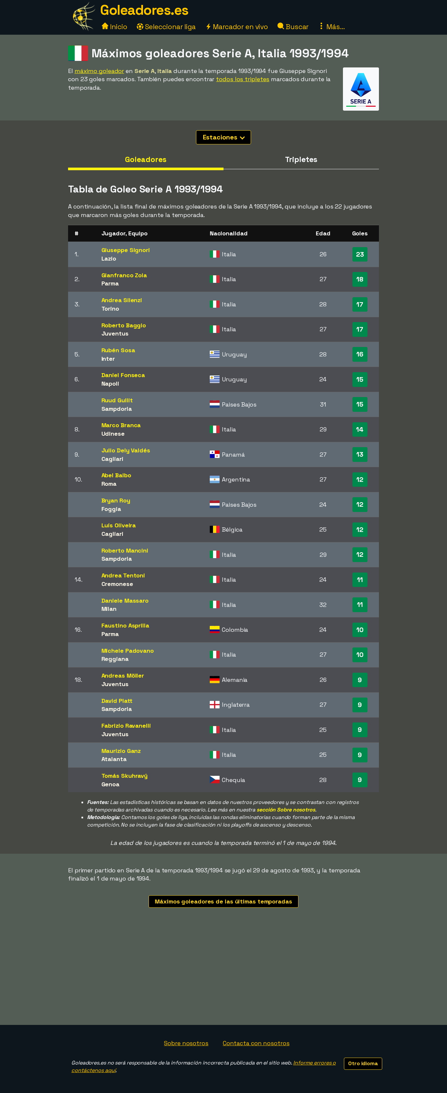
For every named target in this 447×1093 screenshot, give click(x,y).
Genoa (110, 784)
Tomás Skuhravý (124, 775)
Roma (109, 483)
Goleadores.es (144, 10)
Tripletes (301, 159)
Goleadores (145, 159)
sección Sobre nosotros (286, 809)
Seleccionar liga (169, 26)
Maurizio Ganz (121, 751)
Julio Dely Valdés (125, 450)
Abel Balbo (116, 475)
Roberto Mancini (125, 550)
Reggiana (115, 659)
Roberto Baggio (123, 325)
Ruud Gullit (117, 400)
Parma (110, 283)
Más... (335, 26)
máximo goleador (99, 71)
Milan (109, 608)
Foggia (111, 509)
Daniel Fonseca (123, 375)
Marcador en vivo (239, 26)
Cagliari (112, 459)
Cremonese (117, 584)
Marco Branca (121, 425)
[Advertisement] (223, 976)
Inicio (117, 26)
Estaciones (221, 137)
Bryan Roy (115, 500)
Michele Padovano (127, 650)
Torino (110, 308)
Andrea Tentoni (123, 575)
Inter (108, 358)
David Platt (117, 700)
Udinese (113, 433)
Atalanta (114, 759)
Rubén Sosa (118, 350)
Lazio (108, 258)
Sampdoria (116, 408)
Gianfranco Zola (124, 275)
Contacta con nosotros (256, 1043)
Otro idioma (363, 1063)
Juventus (115, 333)
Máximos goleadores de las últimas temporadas (223, 901)
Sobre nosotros (186, 1043)
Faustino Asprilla (125, 625)
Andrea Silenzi (121, 300)
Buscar (296, 26)
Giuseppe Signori (125, 250)
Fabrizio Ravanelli (126, 725)
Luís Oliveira (118, 525)
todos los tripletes (242, 79)
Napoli (110, 383)
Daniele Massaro (125, 600)
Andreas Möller (122, 675)
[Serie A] (361, 104)
